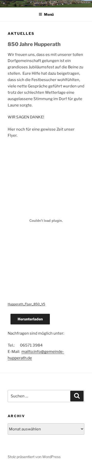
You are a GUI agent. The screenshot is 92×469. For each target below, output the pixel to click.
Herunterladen (30, 319)
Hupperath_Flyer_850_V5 (26, 304)
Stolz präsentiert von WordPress (34, 457)
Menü (49, 14)
